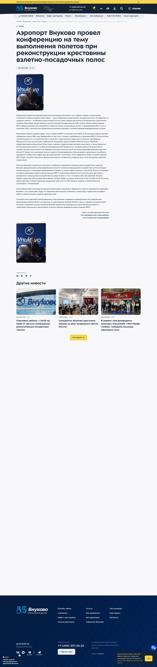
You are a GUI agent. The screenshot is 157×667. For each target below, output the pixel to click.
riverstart (101, 653)
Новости (44, 21)
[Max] (23, 652)
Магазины (62, 613)
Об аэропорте (27, 21)
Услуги (89, 609)
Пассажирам (116, 609)
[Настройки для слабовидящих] (108, 8)
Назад (21, 26)
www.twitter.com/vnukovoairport (96, 218)
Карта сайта (95, 648)
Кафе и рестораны (67, 618)
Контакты (114, 618)
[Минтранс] (39, 652)
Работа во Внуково (95, 622)
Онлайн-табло (64, 609)
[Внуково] (29, 652)
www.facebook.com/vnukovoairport (95, 215)
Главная (18, 21)
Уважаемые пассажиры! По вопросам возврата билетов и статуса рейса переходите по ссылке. (47, 2)
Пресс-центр (36, 21)
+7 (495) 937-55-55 (77, 7)
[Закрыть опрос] (20, 655)
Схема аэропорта (66, 622)
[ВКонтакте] (18, 652)
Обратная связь (76, 10)
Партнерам (115, 613)
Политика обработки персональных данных (105, 645)
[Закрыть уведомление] (138, 2)
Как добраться (93, 613)
